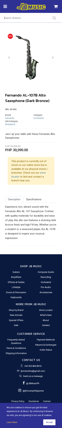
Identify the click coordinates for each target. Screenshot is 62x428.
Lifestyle (16, 287)
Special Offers (16, 320)
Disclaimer (34, 401)
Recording (46, 277)
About (46, 320)
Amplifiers (16, 277)
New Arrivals (16, 315)
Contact (47, 401)
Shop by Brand (16, 310)
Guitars (16, 272)
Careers (46, 325)
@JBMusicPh (32, 383)
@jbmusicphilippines (32, 390)
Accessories (46, 292)
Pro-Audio (46, 287)
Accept (49, 422)
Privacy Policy (17, 401)
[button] (9, 57)
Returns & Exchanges (45, 345)
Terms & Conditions (16, 348)
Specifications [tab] (34, 199)
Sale (16, 325)
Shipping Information (16, 353)
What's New (46, 315)
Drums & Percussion (16, 292)
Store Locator (46, 310)
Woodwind (10, 124)
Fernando (9, 118)
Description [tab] (14, 199)
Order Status (46, 350)
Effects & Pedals (16, 282)
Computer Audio (46, 272)
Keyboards (16, 297)
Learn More (12, 422)
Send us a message (33, 376)
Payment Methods (46, 339)
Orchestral (39, 118)
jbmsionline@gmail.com (33, 371)
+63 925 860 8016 (33, 366)
